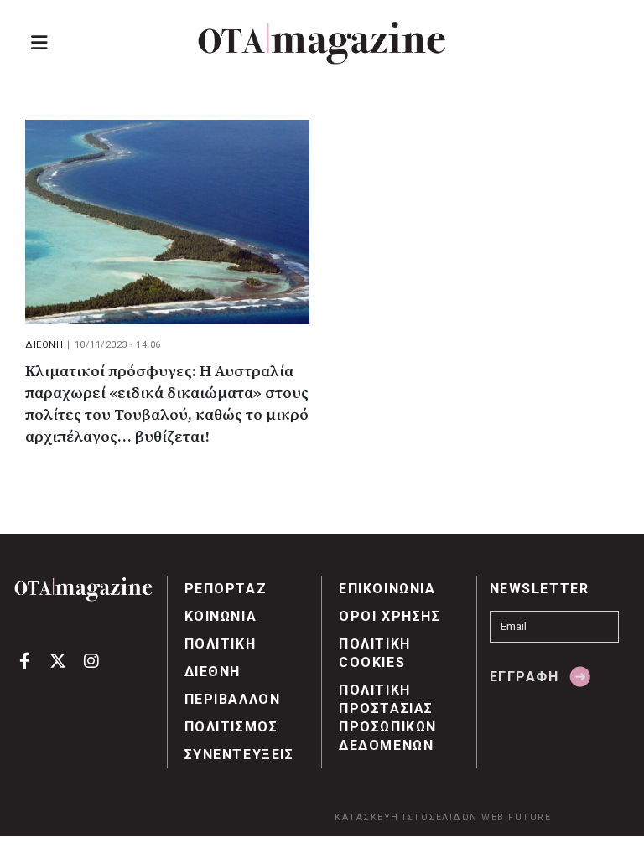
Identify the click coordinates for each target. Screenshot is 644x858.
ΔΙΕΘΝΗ (44, 344)
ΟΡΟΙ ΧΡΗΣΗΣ (390, 616)
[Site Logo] (322, 43)
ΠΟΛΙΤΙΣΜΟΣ (231, 727)
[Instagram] (91, 660)
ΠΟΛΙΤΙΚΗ (220, 644)
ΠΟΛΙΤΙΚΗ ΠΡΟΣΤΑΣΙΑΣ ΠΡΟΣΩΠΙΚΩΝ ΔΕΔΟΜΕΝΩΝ (388, 717)
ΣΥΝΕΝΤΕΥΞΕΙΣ (239, 754)
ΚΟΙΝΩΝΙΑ (220, 616)
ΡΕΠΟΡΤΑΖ (225, 589)
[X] (58, 660)
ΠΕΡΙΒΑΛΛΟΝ (232, 699)
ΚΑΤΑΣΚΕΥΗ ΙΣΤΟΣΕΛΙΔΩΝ (406, 817)
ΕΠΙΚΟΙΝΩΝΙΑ (387, 589)
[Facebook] (25, 660)
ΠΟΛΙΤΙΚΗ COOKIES (375, 653)
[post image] (167, 222)
